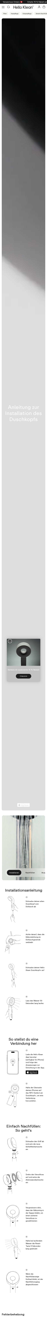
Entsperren (23, 676)
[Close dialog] (10, 641)
